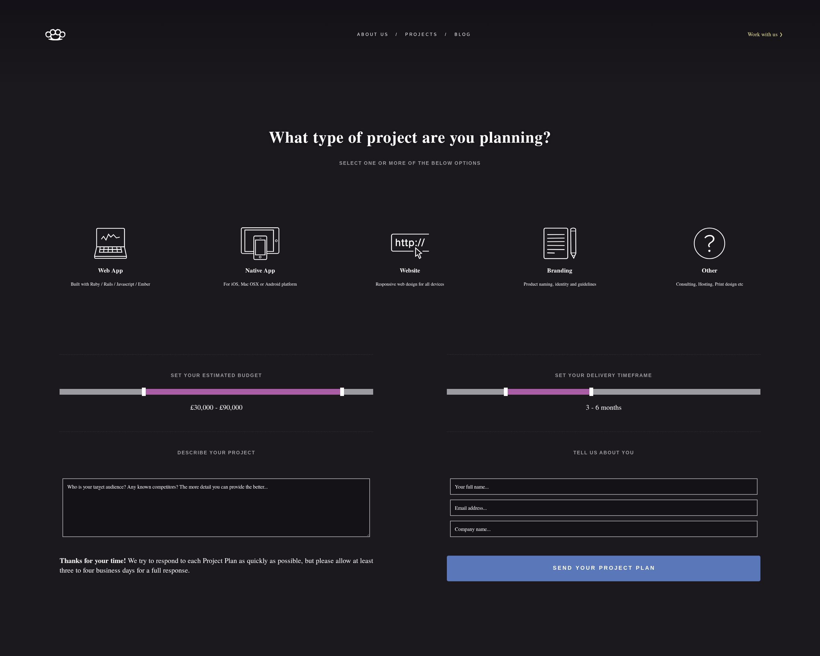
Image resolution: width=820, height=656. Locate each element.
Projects (421, 34)
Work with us (763, 34)
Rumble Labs (55, 34)
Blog (463, 34)
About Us (373, 34)
